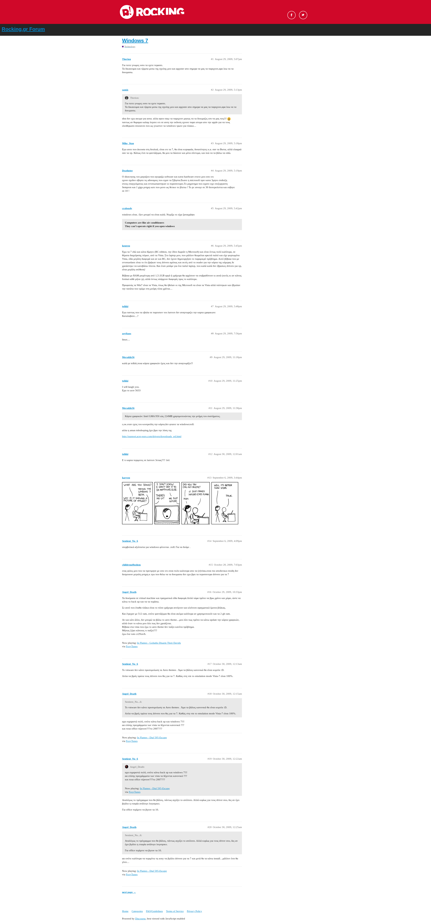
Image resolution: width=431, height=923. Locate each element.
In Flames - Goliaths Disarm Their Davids (159, 643)
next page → (129, 892)
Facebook (291, 15)
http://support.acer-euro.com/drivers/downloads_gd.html (151, 436)
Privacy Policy (194, 911)
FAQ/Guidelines (154, 911)
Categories (137, 911)
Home (125, 911)
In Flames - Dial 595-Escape (152, 737)
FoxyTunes (132, 646)
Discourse (140, 918)
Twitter (303, 15)
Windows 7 (135, 40)
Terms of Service (175, 911)
